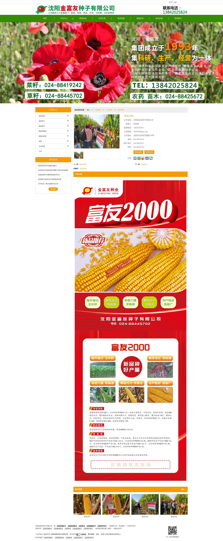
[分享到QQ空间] (139, 158)
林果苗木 (42, 126)
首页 (45, 18)
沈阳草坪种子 (88, 528)
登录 (170, 2)
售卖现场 (121, 18)
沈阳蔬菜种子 (77, 528)
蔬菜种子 (42, 121)
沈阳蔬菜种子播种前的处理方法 (49, 175)
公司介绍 (102, 18)
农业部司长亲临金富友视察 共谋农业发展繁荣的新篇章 (54, 170)
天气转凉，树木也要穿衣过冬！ (49, 184)
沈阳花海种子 (47, 528)
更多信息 (149, 152)
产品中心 (63, 18)
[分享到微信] (151, 158)
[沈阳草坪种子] (111, 62)
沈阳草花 (68, 528)
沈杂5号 (144, 164)
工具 (40, 151)
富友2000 (121, 110)
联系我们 (178, 18)
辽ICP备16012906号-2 (113, 534)
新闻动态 (83, 18)
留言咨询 (138, 152)
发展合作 (140, 18)
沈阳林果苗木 (58, 528)
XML (97, 534)
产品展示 (98, 110)
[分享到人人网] (147, 158)
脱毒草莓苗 (42, 131)
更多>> (183, 489)
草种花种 (42, 116)
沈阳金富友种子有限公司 (59, 534)
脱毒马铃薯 (42, 136)
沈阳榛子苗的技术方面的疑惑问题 (49, 179)
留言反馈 (159, 18)
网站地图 (91, 534)
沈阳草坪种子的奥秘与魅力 (47, 166)
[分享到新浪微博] (143, 158)
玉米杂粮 (109, 110)
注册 (175, 2)
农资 (40, 141)
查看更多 (53, 189)
